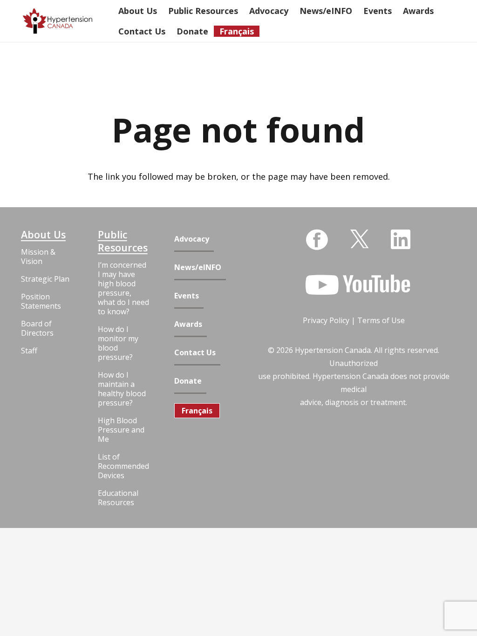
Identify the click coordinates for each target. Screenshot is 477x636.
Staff (29, 350)
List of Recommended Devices (123, 466)
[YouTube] (357, 285)
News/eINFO (197, 267)
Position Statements (41, 301)
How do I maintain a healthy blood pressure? (122, 388)
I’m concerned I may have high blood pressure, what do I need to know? (123, 288)
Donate (188, 381)
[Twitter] (359, 238)
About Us (43, 234)
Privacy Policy (326, 320)
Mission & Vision (38, 256)
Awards (188, 324)
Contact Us (195, 353)
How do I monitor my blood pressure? (118, 343)
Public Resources (123, 241)
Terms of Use (381, 320)
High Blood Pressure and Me (121, 430)
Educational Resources (118, 497)
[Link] (57, 21)
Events (186, 296)
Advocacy (191, 239)
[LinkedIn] (400, 239)
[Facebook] (316, 239)
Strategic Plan (45, 279)
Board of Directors (37, 328)
